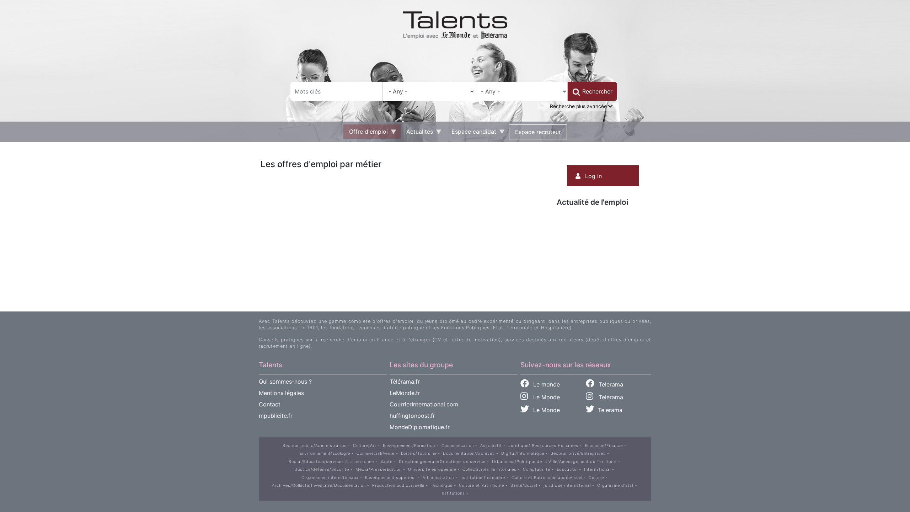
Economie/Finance (604, 445)
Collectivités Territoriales (489, 469)
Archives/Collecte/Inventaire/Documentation (319, 485)
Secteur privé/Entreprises (578, 453)
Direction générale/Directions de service (442, 461)
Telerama (610, 384)
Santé (386, 461)
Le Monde (544, 397)
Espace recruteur (538, 131)
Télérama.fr (405, 381)
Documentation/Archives (469, 453)
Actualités (417, 133)
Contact (269, 404)
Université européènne (432, 469)
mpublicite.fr (276, 415)
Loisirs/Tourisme (419, 453)
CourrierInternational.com (424, 404)
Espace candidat (471, 133)
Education (567, 469)
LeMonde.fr (405, 392)
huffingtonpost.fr (412, 415)
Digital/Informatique (522, 453)
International (597, 469)
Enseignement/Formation (409, 445)
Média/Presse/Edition (378, 469)
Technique (442, 485)
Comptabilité (536, 469)
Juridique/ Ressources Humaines (543, 445)
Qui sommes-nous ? (285, 381)
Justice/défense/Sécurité (322, 469)
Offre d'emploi (365, 133)
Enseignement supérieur (390, 477)
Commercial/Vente (376, 453)
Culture (596, 477)
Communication (457, 445)
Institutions (452, 493)
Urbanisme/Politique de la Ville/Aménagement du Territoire (554, 461)
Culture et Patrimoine (481, 485)
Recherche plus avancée (579, 106)
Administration (438, 477)
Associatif (491, 445)
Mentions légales (281, 392)
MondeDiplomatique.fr (420, 427)
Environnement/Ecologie (325, 453)
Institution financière (482, 477)
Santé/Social (523, 485)
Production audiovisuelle (398, 485)
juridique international (567, 485)
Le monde (545, 384)
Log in (593, 176)
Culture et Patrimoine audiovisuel (547, 477)
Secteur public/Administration (315, 445)
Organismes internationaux (330, 477)
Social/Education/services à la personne (331, 461)
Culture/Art (364, 445)
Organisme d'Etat (615, 485)
